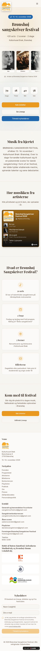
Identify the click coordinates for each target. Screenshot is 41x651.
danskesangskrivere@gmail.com (15, 528)
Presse (4, 492)
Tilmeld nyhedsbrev (20, 118)
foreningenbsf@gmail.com (12, 534)
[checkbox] (3, 618)
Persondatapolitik (9, 498)
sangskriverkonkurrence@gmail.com (16, 516)
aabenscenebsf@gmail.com (13, 522)
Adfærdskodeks (8, 495)
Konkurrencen (7, 481)
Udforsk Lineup (20, 420)
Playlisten (6, 484)
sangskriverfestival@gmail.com (14, 510)
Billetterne (6, 478)
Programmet (6, 473)
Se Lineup (20, 112)
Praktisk (5, 487)
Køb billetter (20, 105)
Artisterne (6, 476)
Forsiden (5, 470)
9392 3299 (6, 540)
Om (3, 489)
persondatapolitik (15, 626)
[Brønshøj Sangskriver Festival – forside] (6, 6)
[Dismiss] (38, 648)
